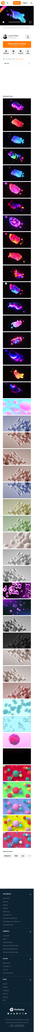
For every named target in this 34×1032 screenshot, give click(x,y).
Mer (4, 999)
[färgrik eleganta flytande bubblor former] (16, 406)
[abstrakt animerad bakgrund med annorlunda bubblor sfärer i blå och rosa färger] (16, 606)
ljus (23, 855)
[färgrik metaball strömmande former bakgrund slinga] (16, 156)
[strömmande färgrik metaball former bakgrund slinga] (16, 189)
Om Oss (5, 969)
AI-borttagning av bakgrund (11, 921)
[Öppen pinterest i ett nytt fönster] (16, 1013)
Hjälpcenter (6, 962)
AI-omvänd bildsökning (10, 917)
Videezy (5, 904)
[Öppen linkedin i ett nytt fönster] (13, 1013)
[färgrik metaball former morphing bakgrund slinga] (16, 239)
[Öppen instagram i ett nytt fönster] (10, 1013)
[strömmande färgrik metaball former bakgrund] (16, 373)
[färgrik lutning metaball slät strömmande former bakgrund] (16, 289)
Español (5, 986)
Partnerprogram (8, 941)
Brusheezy (6, 897)
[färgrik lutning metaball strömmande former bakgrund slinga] (16, 122)
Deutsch (5, 993)
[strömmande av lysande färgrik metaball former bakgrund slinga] (16, 206)
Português (6, 990)
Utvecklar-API (7, 914)
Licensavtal (6, 935)
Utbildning (6, 911)
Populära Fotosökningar (10, 948)
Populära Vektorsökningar (11, 945)
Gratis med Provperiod (17, 44)
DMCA (5, 938)
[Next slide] (27, 855)
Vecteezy (5, 901)
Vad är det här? (19, 59)
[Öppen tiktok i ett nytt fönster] (19, 1013)
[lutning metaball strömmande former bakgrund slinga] (16, 172)
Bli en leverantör (8, 972)
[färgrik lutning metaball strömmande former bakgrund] (16, 323)
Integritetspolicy (18, 1024)
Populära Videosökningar (10, 951)
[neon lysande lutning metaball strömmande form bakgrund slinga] (16, 106)
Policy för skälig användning (16, 1025)
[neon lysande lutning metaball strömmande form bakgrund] (16, 339)
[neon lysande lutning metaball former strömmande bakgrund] (16, 356)
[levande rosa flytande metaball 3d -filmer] (16, 739)
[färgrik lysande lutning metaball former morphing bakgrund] (16, 389)
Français (5, 996)
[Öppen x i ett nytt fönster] (22, 1013)
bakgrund (7, 855)
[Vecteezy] (3, 3)
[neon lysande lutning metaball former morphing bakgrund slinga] (16, 273)
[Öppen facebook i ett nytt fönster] (7, 1013)
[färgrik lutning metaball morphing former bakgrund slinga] (16, 256)
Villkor (11, 1024)
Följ (28, 38)
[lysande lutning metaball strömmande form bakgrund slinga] (16, 222)
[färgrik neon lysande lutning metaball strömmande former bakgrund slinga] (16, 139)
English (5, 983)
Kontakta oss (7, 965)
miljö (16, 855)
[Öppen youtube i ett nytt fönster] (25, 1013)
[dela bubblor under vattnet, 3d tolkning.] (16, 707)
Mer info (6, 62)
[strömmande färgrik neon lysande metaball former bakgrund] (16, 306)
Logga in (25, 3)
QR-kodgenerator (8, 924)
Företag (5, 907)
